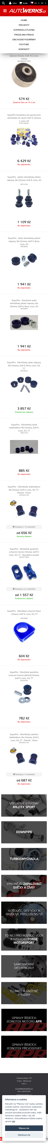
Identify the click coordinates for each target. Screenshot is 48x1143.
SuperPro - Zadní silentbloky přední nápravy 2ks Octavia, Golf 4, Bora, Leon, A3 (24, 241)
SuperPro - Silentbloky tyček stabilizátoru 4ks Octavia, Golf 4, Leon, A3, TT (24, 428)
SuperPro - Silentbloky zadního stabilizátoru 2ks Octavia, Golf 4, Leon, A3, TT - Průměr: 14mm (24, 737)
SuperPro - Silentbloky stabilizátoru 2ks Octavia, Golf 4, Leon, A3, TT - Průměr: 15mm (24, 490)
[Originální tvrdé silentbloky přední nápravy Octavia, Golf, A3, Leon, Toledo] (24, 75)
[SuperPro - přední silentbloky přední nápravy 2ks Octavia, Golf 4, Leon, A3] (24, 198)
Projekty (24, 25)
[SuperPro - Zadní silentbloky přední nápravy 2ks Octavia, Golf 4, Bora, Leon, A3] (24, 260)
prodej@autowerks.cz (24, 1089)
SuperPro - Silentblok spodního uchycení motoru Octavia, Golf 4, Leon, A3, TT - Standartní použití (24, 552)
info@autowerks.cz (24, 1095)
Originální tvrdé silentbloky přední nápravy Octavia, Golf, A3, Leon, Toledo (24, 56)
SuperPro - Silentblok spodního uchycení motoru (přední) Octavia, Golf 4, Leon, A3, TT (24, 675)
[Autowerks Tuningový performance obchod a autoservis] (27, 11)
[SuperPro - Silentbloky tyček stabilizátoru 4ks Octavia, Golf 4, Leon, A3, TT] (24, 447)
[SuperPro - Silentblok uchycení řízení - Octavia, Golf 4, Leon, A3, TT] (24, 632)
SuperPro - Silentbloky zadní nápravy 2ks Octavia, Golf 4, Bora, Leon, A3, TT (24, 365)
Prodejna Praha (24, 34)
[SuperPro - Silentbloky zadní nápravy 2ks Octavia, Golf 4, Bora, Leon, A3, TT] (24, 385)
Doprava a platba (24, 30)
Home (24, 20)
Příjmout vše (24, 1128)
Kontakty (24, 49)
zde (13, 1121)
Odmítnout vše (24, 1135)
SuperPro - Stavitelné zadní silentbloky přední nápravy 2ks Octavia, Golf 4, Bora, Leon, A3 (24, 303)
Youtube (24, 44)
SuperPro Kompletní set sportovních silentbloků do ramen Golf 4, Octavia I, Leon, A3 (24, 118)
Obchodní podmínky (24, 39)
